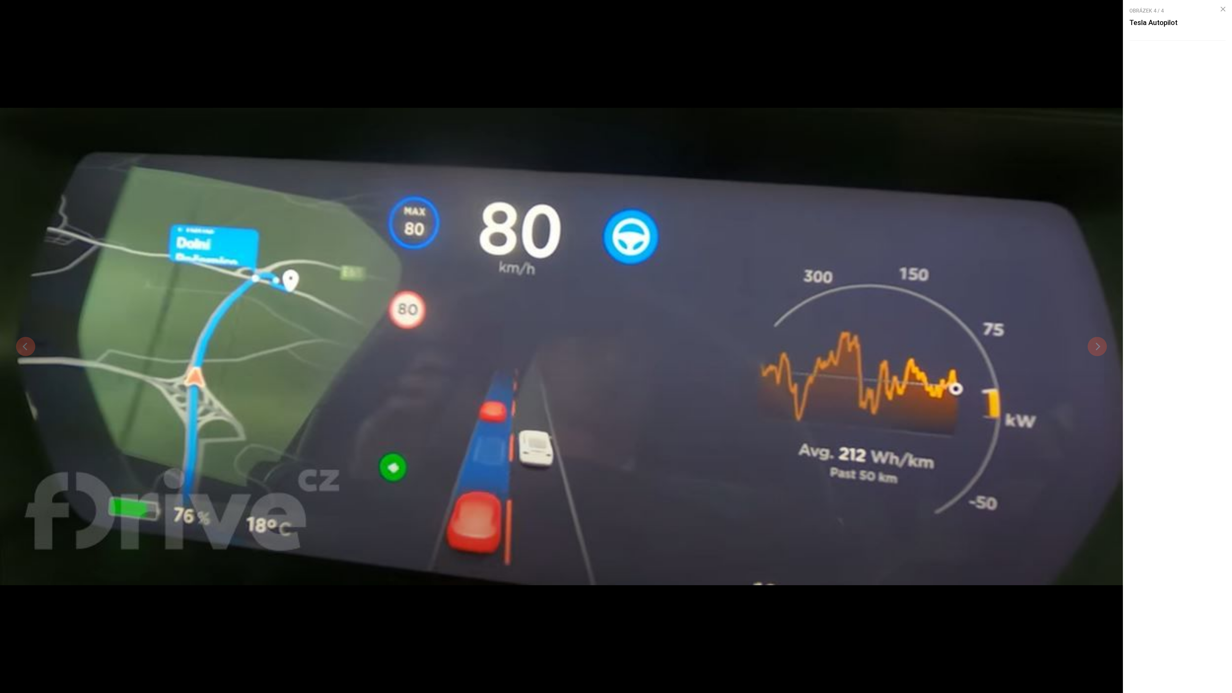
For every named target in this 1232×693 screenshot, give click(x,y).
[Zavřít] (1223, 9)
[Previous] (25, 346)
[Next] (1097, 346)
